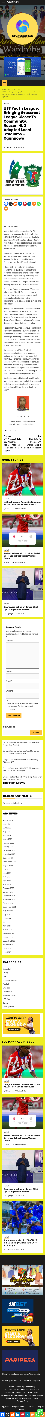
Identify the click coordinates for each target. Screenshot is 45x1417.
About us (25, 1389)
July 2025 (6, 869)
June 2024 (7, 918)
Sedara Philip (19, 147)
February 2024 (8, 933)
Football (6, 103)
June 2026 (7, 828)
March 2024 (7, 930)
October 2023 (8, 948)
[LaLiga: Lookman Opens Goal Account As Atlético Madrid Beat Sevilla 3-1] (22, 479)
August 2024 (8, 911)
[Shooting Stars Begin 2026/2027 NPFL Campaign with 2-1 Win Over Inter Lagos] (22, 1217)
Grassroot (6, 988)
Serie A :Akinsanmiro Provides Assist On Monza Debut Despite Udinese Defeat (22, 556)
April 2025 (7, 881)
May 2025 (6, 877)
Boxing (5, 973)
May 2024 (6, 922)
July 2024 (6, 915)
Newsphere (34, 1406)
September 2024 (9, 907)
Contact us (34, 1389)
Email (9, 681)
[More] (6, 208)
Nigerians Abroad (9, 995)
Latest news (7, 992)
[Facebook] (6, 204)
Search (9, 726)
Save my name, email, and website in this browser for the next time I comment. (22, 706)
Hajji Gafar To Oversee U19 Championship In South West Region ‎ (32, 442)
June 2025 (7, 873)
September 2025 (9, 862)
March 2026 (7, 839)
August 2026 (8, 820)
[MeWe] (29, 204)
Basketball (7, 969)
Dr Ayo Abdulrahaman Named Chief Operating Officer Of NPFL (21, 608)
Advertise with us (12, 1389)
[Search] (41, 82)
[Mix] (34, 204)
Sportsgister (22, 52)
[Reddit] (15, 204)
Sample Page (22, 1401)
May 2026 (6, 832)
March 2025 (7, 884)
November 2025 (9, 854)
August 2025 (8, 866)
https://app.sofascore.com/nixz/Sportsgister (21, 1374)
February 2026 (8, 843)
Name (9, 671)
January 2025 (8, 892)
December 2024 (9, 896)
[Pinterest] (25, 204)
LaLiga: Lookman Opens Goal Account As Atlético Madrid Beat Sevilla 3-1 (22, 503)
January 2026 (8, 847)
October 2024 (8, 903)
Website (9, 691)
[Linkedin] (20, 204)
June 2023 (7, 952)
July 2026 (6, 824)
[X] (11, 204)
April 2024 (7, 926)
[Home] (4, 83)
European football (10, 980)
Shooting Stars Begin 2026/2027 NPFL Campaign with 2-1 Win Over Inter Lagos (20, 1243)
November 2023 (9, 945)
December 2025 (9, 850)
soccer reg (19, 1387)
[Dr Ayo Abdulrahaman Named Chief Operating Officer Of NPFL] (22, 584)
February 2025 (8, 888)
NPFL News (7, 999)
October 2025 (8, 858)
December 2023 (9, 941)
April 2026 (7, 835)
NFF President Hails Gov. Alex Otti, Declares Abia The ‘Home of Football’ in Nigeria (13, 443)
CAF (4, 977)
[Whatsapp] (39, 204)
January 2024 (8, 937)
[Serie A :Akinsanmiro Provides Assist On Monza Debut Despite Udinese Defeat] (22, 530)
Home (11, 1387)
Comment (10, 640)
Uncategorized (8, 1007)
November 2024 (9, 899)
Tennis (5, 1003)
